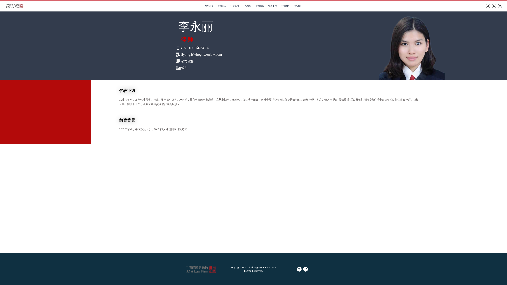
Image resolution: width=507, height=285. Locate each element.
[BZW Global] (488, 6)
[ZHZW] (500, 6)
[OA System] (494, 6)
